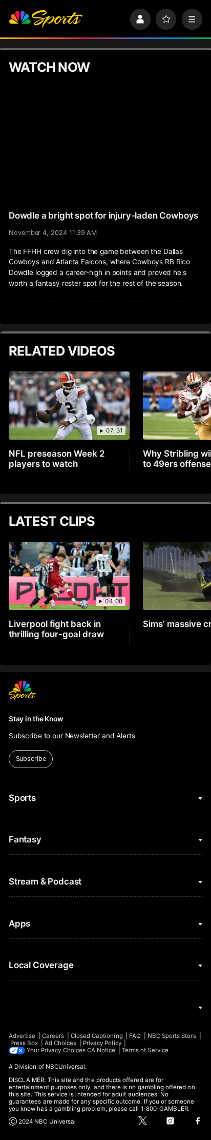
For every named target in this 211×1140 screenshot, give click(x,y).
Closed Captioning (97, 1035)
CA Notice (101, 1050)
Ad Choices (61, 1043)
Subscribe (31, 758)
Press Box (24, 1043)
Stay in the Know (36, 719)
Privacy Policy (102, 1043)
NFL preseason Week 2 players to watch (57, 458)
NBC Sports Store (172, 1035)
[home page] (45, 19)
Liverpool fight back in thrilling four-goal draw (56, 629)
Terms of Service (145, 1050)
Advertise (22, 1035)
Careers (53, 1035)
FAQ (135, 1035)
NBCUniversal (66, 1066)
